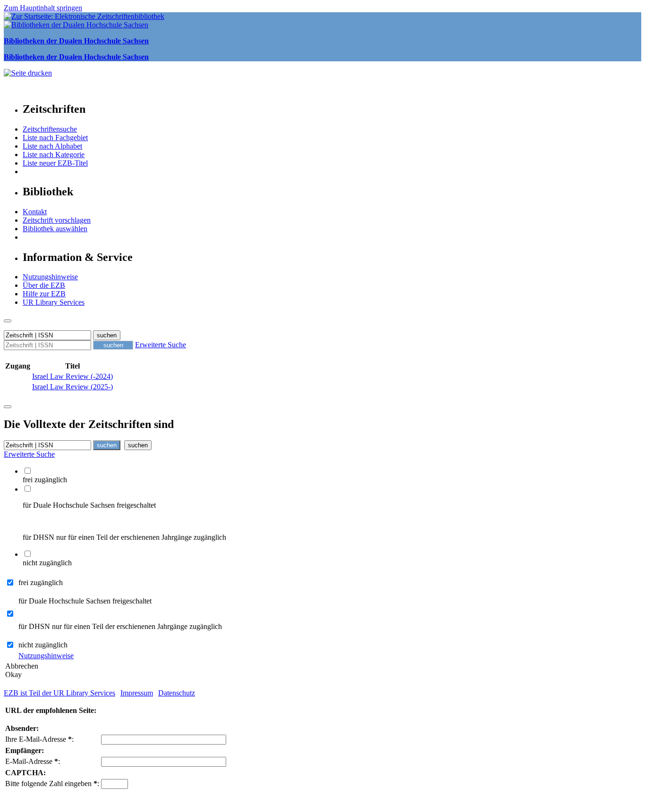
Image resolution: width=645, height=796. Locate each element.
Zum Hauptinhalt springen (43, 8)
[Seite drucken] (28, 73)
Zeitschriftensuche (50, 129)
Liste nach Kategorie (54, 155)
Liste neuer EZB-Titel (55, 163)
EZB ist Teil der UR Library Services (59, 693)
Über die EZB (44, 285)
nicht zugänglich (43, 645)
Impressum (136, 693)
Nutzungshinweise (50, 277)
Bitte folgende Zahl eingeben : (52, 783)
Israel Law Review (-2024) (72, 376)
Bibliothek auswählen (55, 229)
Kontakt (35, 212)
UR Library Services (54, 302)
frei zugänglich (40, 582)
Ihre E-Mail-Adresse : (39, 739)
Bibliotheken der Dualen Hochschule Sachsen (76, 41)
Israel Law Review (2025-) (72, 387)
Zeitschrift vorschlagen (57, 220)
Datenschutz (176, 693)
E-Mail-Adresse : (32, 761)
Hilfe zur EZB (44, 294)
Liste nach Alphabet (52, 146)
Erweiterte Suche (160, 345)
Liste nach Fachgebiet (55, 138)
